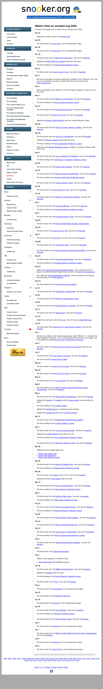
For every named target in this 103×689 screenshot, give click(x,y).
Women (9, 79)
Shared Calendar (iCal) (15, 231)
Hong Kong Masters (62, 206)
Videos (9, 147)
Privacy (65, 667)
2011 (84, 658)
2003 (47, 658)
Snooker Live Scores (14, 292)
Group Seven (57, 589)
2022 (59, 660)
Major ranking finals (45, 562)
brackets (89, 291)
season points (74, 400)
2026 (77, 660)
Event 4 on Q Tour (59, 115)
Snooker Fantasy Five (14, 319)
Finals (9, 40)
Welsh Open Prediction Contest (66, 500)
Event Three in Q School (62, 356)
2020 (49, 660)
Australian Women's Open (64, 217)
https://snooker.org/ (44, 83)
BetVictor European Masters (65, 507)
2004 (51, 658)
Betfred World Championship (65, 397)
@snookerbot (11, 283)
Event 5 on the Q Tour (61, 72)
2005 (56, 658)
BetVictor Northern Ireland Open (67, 174)
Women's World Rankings (55, 120)
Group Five (57, 626)
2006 (61, 658)
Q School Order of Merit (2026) (17, 75)
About (37, 667)
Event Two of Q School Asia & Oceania (69, 340)
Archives (10, 44)
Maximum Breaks (13, 333)
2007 (65, 658)
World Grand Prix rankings (55, 61)
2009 (75, 658)
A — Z (42, 667)
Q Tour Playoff (60, 381)
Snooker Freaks (12, 322)
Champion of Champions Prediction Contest (70, 160)
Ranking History (12, 82)
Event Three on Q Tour (61, 190)
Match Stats (11, 140)
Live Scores (11, 34)
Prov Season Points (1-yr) (16, 105)
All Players (10, 137)
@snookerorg (11, 219)
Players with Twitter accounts (49, 457)
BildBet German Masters (64, 569)
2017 (35, 660)
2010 (79, 658)
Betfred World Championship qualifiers (69, 420)
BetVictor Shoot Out (62, 596)
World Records (12, 143)
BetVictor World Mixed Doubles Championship (72, 224)
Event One (56, 238)
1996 (14, 658)
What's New (11, 163)
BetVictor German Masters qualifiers (68, 127)
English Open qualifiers (63, 167)
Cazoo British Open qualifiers (66, 284)
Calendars (10, 228)
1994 (5, 658)
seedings (59, 400)
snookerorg (11, 251)
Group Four (57, 642)
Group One (57, 51)
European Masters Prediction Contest (68, 263)
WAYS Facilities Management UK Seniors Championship (76, 633)
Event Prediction (12, 342)
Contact (47, 667)
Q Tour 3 (56, 582)
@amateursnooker (13, 280)
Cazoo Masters (60, 610)
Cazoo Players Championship (66, 532)
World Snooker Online (14, 211)
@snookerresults (13, 303)
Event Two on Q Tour (60, 231)
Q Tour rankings (55, 479)
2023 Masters (58, 277)
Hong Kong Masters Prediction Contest (69, 209)
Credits (53, 667)
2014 (98, 658)
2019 (45, 660)
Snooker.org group (13, 240)
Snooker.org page (13, 243)
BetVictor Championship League (67, 299)
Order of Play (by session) (16, 60)
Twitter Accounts (13, 150)
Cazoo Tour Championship (64, 430)
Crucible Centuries (70, 413)
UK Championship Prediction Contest (68, 144)
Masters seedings (52, 140)
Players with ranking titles (47, 454)
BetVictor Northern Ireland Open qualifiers (70, 250)
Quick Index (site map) (15, 182)
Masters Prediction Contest (58, 147)
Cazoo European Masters (64, 259)
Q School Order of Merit (58, 359)
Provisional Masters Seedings (59, 275)
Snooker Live (11, 260)
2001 (37, 658)
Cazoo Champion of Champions (66, 156)
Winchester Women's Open (65, 443)
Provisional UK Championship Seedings (59, 270)
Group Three (57, 649)
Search (59, 667)
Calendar (10, 53)
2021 (54, 660)
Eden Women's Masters (64, 110)
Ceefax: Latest (12, 312)
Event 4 (55, 475)
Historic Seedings (13, 85)
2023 (63, 660)
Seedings (10, 72)
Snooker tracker (12, 196)
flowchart (86, 58)
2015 (26, 660)
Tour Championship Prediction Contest (69, 437)
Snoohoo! (10, 176)
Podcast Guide (12, 172)
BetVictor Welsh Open (63, 496)
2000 (33, 658)
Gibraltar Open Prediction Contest (67, 468)
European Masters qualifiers (65, 306)
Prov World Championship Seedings (16, 120)
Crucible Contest (61, 406)
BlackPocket (11, 204)
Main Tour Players (13, 134)
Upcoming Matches (13, 56)
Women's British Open (63, 619)
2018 (40, 660)
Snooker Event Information (16, 315)
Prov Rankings (12, 98)
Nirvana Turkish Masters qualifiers (67, 543)
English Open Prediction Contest (45, 17)
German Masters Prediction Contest (68, 576)
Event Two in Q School (61, 366)
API (8, 166)
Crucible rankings (52, 434)
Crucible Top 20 (51, 413)
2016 (31, 660)
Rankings (10, 69)
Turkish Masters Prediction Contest (67, 489)
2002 (42, 658)
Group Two (56, 44)
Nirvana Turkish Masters (64, 486)
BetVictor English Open (63, 58)
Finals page (66, 37)
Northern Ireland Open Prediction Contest (70, 177)
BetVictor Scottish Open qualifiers (67, 197)
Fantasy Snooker (13, 325)
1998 (23, 658)
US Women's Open (62, 245)
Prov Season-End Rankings (16, 124)
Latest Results (12, 37)
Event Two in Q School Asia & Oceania (67, 327)
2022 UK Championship (86, 272)
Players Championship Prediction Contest (70, 535)
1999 (28, 658)
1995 (10, 658)
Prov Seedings (12, 101)
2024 (68, 660)
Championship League (61, 551)
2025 (73, 660)
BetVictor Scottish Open (64, 99)
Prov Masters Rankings (15, 113)
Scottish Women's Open (64, 183)
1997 (19, 658)
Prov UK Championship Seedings (15, 109)
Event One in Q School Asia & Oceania (67, 347)
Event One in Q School (61, 373)
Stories (9, 179)
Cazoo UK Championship (64, 136)
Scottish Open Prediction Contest (67, 102)
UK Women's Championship (65, 291)
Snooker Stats (12, 208)
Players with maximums (47, 455)
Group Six (56, 603)
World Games (60, 313)
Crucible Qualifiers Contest (64, 423)
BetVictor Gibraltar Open (64, 464)
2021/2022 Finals (85, 320)
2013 (93, 658)
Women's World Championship (66, 525)
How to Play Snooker (14, 169)
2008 (70, 658)
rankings (49, 400)
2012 (88, 658)
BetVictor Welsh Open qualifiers (67, 518)
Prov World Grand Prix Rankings (18, 116)
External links (11, 345)
